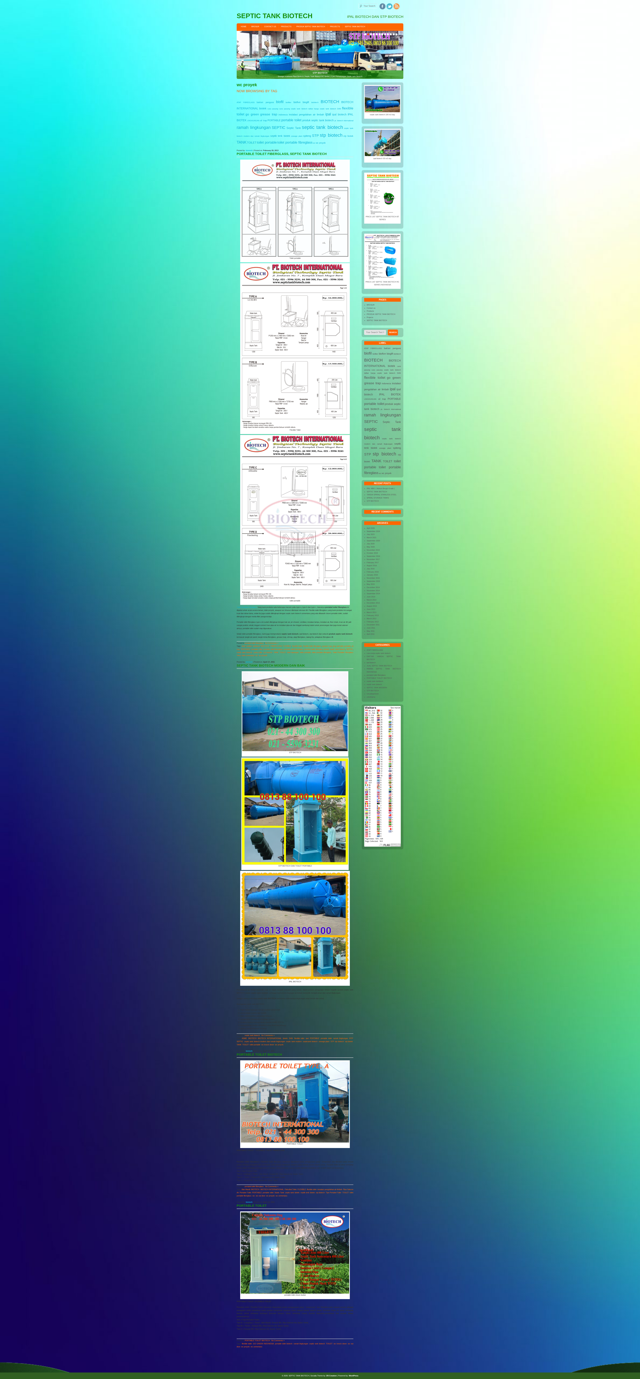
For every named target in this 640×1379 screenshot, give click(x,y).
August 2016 (372, 566)
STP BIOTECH (373, 501)
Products (286, 27)
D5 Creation (331, 1376)
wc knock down (267, 1045)
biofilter (288, 102)
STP (315, 135)
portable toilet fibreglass (293, 649)
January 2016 (372, 575)
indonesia (283, 114)
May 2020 (371, 547)
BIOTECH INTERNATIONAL (269, 1038)
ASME (244, 1038)
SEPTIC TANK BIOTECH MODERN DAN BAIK (271, 665)
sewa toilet (258, 652)
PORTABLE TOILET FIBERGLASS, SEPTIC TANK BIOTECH (282, 154)
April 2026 (371, 528)
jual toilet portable (344, 646)
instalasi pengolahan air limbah (306, 114)
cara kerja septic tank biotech (378, 653)
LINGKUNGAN (253, 121)
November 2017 (373, 559)
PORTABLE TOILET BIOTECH (259, 1054)
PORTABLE (274, 120)
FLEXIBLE (287, 646)
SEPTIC (278, 127)
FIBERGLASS (276, 646)
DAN (339, 109)
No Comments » (271, 643)
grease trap (268, 114)
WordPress (353, 1376)
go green (252, 114)
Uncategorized (372, 694)
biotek (262, 108)
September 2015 (373, 581)
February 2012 (373, 622)
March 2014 (371, 600)
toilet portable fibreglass (294, 142)
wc (314, 143)
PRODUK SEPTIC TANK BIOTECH (310, 27)
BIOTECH (330, 101)
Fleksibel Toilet (290, 1189)
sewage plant (296, 136)
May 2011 (370, 631)
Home (243, 27)
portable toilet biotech (283, 1344)
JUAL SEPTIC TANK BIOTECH (379, 666)
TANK (241, 142)
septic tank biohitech (375, 681)
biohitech (314, 102)
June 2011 (371, 628)
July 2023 (370, 534)
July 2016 (370, 569)
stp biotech (331, 135)
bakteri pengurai (265, 102)
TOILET (251, 142)
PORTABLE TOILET (252, 1205)
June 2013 (371, 609)
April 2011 (370, 634)
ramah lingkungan (254, 127)
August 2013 (372, 606)
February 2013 (373, 615)
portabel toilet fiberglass (254, 643)
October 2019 (372, 553)
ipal (328, 114)
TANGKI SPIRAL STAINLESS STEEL (381, 495)
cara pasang (273, 109)
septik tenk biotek (280, 136)
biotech (249, 150)
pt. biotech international (343, 121)
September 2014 (373, 594)
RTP (351, 1038)
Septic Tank (293, 127)
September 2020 (373, 541)
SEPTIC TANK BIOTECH (355, 27)
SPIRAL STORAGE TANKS (378, 498)
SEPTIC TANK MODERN (377, 688)
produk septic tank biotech (318, 120)
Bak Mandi (246, 1189)
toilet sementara (248, 655)
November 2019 (373, 550)
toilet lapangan (293, 652)
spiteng (307, 136)
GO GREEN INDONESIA (263, 1344)
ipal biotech (339, 114)
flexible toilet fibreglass (312, 646)
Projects (335, 27)
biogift (306, 102)
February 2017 (373, 563)
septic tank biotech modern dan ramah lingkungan (264, 1041)
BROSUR (255, 27)
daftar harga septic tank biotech (322, 109)
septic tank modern (294, 1041)
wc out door (260, 1196)
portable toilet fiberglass (273, 649)
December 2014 (373, 587)
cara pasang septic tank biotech (293, 109)
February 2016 (373, 572)
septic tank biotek (292, 1193)
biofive (297, 102)
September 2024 (373, 531)
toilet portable (267, 142)
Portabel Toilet (245, 1193)
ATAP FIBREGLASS (245, 102)
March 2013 (371, 612)
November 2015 (373, 578)
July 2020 (370, 544)
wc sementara (281, 1196)
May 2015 (371, 584)
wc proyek (321, 143)
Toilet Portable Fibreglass (247, 607)
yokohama (371, 697)
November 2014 (373, 591)
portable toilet (291, 120)
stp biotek (348, 136)
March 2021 (371, 537)
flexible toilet (297, 646)
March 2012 (371, 619)
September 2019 (373, 556)
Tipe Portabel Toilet (333, 1193)
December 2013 (373, 603)
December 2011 (373, 625)
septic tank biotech (322, 127)
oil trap (263, 120)
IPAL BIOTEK (390, 394)
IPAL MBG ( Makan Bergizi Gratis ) (381, 488)
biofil (280, 102)
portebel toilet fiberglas (313, 649)
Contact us (270, 27)
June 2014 (371, 597)
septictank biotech (310, 1041)
